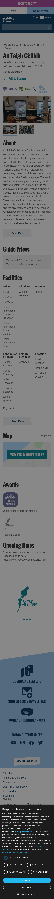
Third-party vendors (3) (25, 831)
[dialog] (27, 852)
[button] (27, 894)
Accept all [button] (27, 880)
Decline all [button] (27, 887)
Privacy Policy (23, 852)
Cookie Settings (9, 852)
